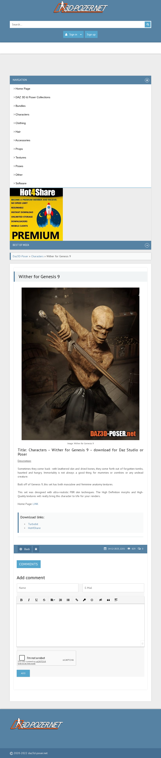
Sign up (91, 34)
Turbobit (33, 524)
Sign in (73, 34)
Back (27, 549)
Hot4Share (34, 528)
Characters (37, 256)
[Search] (148, 24)
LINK (35, 504)
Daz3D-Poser (20, 256)
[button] (20, 599)
